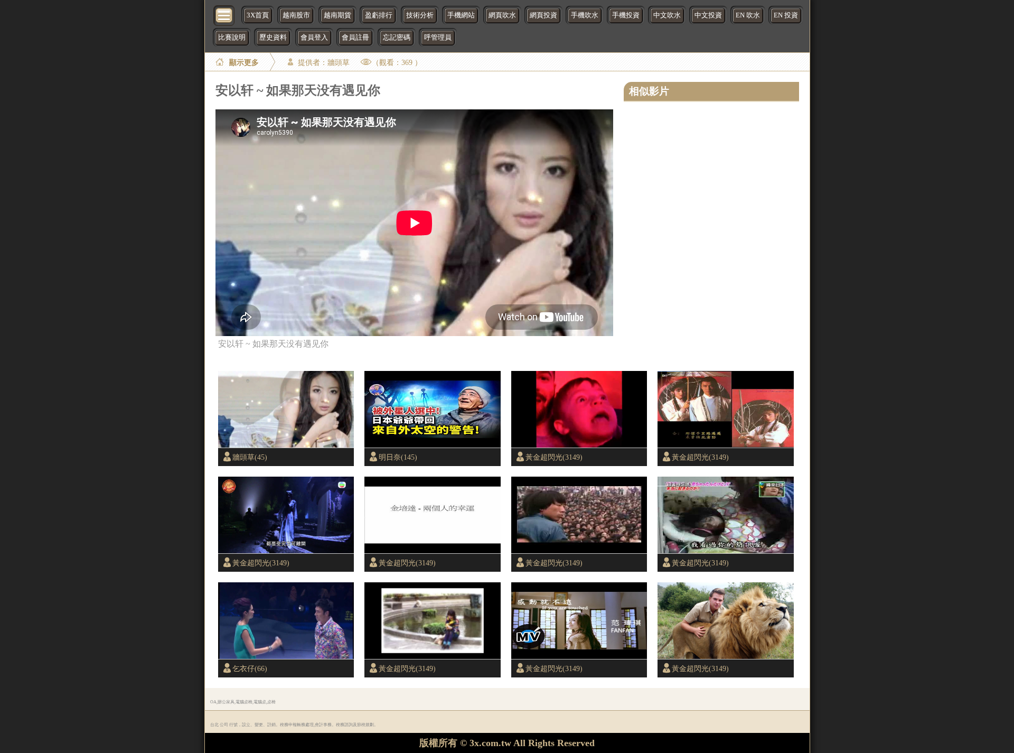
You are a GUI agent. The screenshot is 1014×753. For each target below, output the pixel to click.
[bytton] (224, 14)
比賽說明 (232, 37)
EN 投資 (786, 15)
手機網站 (461, 15)
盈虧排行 (378, 15)
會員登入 (314, 37)
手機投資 (626, 15)
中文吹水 (667, 15)
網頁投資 (543, 15)
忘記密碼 (396, 37)
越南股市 (296, 15)
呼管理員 (438, 37)
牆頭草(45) (249, 457)
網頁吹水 (502, 15)
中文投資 (708, 15)
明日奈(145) (398, 457)
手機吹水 (584, 15)
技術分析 (420, 15)
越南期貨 (337, 15)
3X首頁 (258, 15)
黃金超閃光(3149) (554, 457)
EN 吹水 (748, 15)
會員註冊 (355, 37)
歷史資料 (273, 37)
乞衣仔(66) (249, 668)
